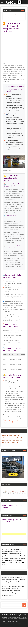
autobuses (6, 421)
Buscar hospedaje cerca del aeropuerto (11, 520)
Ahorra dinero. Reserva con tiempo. (12, 506)
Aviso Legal (18, 623)
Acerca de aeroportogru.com (10, 621)
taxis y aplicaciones (14, 421)
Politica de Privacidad (8, 623)
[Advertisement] (14, 48)
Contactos (4, 625)
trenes (22, 421)
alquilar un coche (9, 423)
